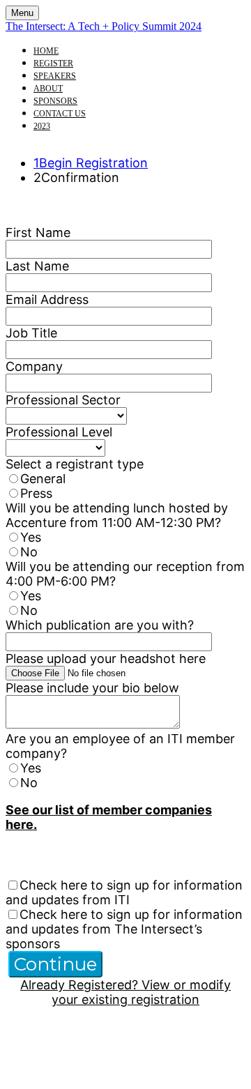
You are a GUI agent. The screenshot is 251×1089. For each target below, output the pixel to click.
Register (53, 63)
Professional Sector (63, 400)
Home (46, 51)
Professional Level (59, 432)
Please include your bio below (92, 687)
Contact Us (59, 114)
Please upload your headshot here (106, 658)
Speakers (54, 76)
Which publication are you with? (100, 625)
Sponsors (55, 101)
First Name (38, 232)
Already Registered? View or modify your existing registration (125, 992)
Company (34, 366)
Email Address (47, 299)
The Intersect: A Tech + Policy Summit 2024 (103, 26)
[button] (55, 964)
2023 (41, 126)
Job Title (31, 333)
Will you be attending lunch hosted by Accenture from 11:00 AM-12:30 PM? (117, 515)
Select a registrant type (75, 464)
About (48, 88)
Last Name (37, 266)
